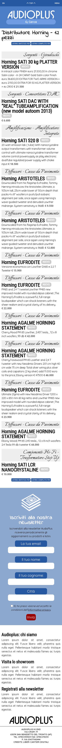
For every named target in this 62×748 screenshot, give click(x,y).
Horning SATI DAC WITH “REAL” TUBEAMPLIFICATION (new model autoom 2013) (30, 106)
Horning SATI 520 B (20, 140)
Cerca (32, 22)
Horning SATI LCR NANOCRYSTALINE (20, 467)
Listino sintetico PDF (21, 43)
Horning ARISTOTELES (23, 178)
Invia (31, 617)
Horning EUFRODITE (21, 262)
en (3, 3)
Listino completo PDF (40, 43)
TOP (31, 3)
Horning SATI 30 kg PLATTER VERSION (29, 64)
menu (57, 3)
